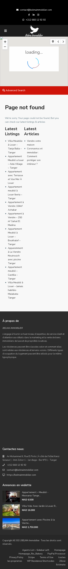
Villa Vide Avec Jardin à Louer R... (39, 506)
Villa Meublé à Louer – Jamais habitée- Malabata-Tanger (15, 290)
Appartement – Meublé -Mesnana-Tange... (35, 494)
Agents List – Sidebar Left (35, 550)
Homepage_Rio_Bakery (31, 553)
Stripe (31, 557)
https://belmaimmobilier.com (21, 474)
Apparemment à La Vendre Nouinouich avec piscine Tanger (15, 256)
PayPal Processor (57, 553)
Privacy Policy (16, 557)
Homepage (60, 550)
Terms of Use (46, 557)
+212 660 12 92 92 (36, 19)
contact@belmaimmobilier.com (36, 9)
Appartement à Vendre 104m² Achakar (16, 206)
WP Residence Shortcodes (40, 561)
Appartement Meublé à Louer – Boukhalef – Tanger (15, 236)
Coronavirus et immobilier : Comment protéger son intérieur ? (34, 156)
